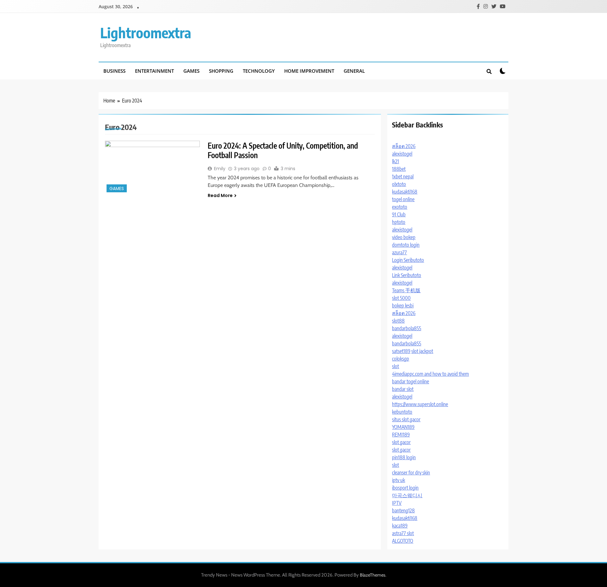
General (354, 71)
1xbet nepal (403, 176)
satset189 (401, 351)
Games (191, 71)
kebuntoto (402, 412)
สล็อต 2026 (403, 146)
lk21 (395, 161)
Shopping (221, 71)
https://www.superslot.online (420, 404)
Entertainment (154, 71)
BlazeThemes (372, 575)
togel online (403, 199)
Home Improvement (309, 71)
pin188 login (404, 457)
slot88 (398, 321)
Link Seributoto (406, 275)
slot (395, 366)
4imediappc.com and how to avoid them (430, 374)
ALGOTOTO (402, 541)
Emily (219, 168)
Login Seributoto (408, 260)
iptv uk (398, 480)
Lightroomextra (145, 32)
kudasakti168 (404, 191)
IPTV (397, 503)
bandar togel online (410, 381)
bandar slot (403, 389)
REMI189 (401, 434)
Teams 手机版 (406, 290)
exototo (399, 207)
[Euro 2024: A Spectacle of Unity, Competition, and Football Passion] (152, 167)
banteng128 (403, 510)
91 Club (399, 214)
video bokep (403, 237)
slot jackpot (422, 351)
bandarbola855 (406, 328)
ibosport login (405, 488)
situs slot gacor (406, 419)
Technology (259, 71)
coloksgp (400, 358)
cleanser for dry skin (411, 472)
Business (114, 71)
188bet (399, 169)
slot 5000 (401, 298)
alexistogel (402, 154)
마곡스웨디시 (407, 495)
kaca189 (400, 525)
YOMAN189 (403, 427)
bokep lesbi (403, 305)
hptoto (398, 222)
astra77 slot (403, 533)
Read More (220, 195)
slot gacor (401, 442)
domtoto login (406, 245)
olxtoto (399, 184)
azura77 (399, 252)
